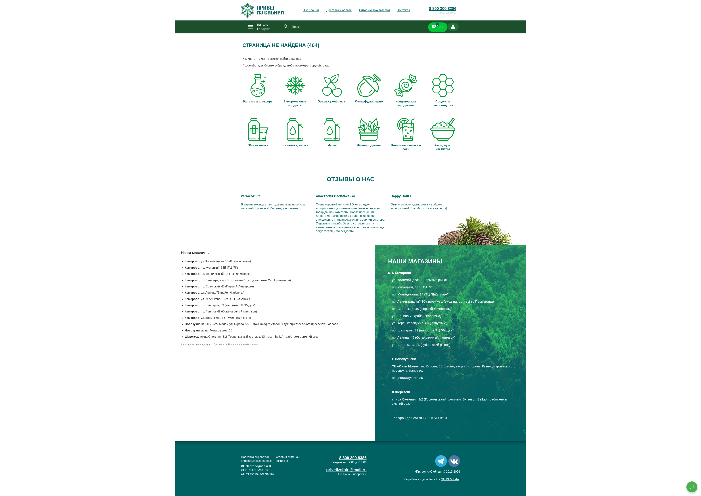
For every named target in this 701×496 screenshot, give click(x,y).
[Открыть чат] (691, 486)
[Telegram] (441, 461)
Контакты (403, 10)
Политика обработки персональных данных (256, 458)
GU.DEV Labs (450, 479)
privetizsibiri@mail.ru (346, 470)
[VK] (454, 461)
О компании (311, 10)
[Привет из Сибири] (262, 10)
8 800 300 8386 (442, 8)
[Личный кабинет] (453, 27)
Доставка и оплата (339, 10)
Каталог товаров (263, 27)
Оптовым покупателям (374, 10)
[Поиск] (286, 26)
